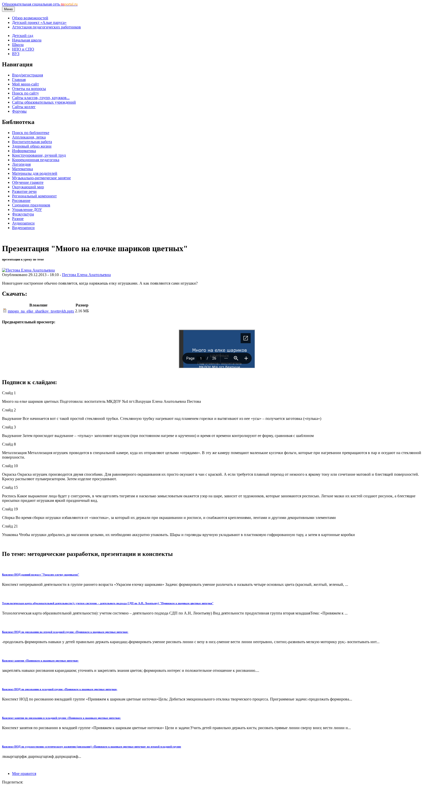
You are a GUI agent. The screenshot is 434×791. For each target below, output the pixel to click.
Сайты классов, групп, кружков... (41, 98)
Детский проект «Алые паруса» (39, 22)
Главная (19, 79)
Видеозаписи (23, 228)
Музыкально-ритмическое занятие (41, 178)
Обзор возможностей (30, 18)
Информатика (24, 151)
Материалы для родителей (34, 173)
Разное (18, 218)
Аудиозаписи (23, 223)
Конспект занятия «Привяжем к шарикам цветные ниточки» (40, 660)
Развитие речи (24, 191)
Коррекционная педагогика (35, 160)
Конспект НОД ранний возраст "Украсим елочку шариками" (40, 574)
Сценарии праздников (31, 205)
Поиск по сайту (25, 93)
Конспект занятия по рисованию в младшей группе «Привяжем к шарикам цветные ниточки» (61, 717)
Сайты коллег (24, 107)
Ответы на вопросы (29, 88)
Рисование (21, 200)
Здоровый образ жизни (31, 146)
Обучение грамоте (27, 182)
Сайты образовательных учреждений (44, 102)
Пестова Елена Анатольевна (86, 275)
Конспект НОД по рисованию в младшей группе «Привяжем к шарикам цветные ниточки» (59, 689)
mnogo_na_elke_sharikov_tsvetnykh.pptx (41, 311)
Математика (22, 169)
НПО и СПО (23, 49)
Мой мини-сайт (25, 84)
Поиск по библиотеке (30, 132)
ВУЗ (15, 54)
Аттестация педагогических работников (46, 27)
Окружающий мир (28, 187)
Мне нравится (24, 773)
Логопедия (21, 164)
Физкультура (23, 214)
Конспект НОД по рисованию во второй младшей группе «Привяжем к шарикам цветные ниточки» (65, 631)
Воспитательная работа (32, 142)
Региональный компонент (34, 196)
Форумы (19, 111)
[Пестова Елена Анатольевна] (28, 270)
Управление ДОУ (27, 209)
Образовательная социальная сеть (40, 4)
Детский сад (22, 35)
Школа (18, 44)
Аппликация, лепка (29, 137)
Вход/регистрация (27, 75)
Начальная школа (26, 40)
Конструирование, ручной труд (39, 155)
